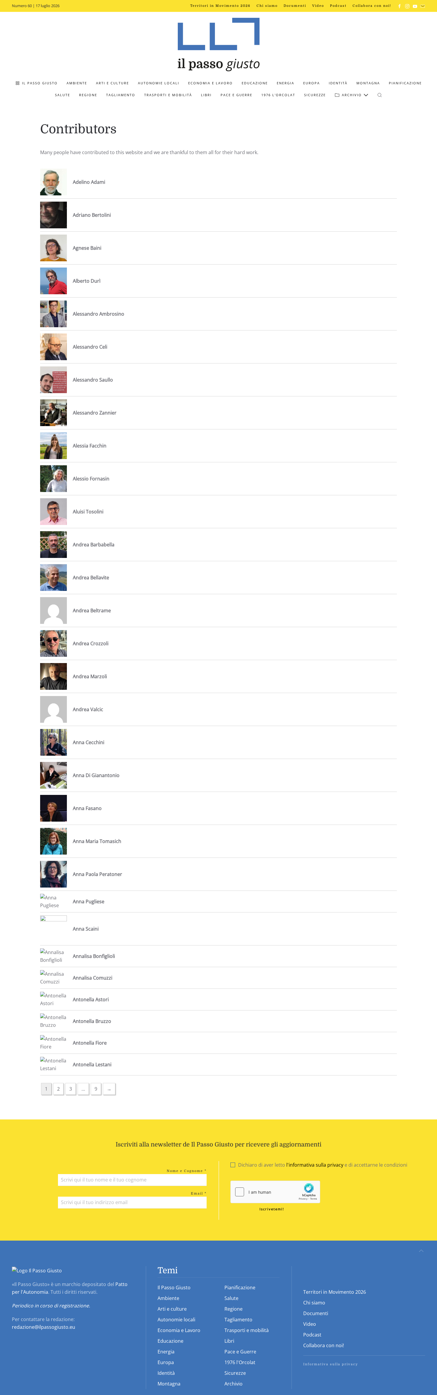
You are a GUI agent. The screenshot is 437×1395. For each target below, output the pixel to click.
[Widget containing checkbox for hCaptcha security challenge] (275, 1192)
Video (318, 6)
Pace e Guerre (236, 95)
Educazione (255, 83)
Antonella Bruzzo (92, 1021)
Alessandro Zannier (95, 412)
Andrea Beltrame (92, 610)
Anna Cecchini (88, 742)
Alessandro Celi (90, 347)
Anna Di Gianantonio (96, 775)
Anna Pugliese (88, 901)
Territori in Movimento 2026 (220, 6)
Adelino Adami (89, 182)
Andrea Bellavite (91, 577)
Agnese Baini (87, 248)
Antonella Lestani (92, 1064)
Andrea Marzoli (90, 676)
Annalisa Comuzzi (92, 978)
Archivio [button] (352, 95)
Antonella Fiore (90, 1043)
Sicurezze (315, 95)
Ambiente (77, 83)
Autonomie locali (158, 83)
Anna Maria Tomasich (97, 841)
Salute (62, 95)
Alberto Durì (86, 281)
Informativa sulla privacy (330, 1364)
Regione (88, 95)
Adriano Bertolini (92, 215)
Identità (338, 83)
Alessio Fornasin (91, 478)
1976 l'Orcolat (278, 95)
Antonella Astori (91, 999)
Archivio (233, 1383)
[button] (379, 95)
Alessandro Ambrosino (98, 314)
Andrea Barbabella (93, 544)
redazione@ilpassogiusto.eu (43, 1327)
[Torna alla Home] (219, 44)
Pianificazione (405, 83)
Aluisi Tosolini (88, 511)
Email (199, 1193)
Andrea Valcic (88, 709)
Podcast (338, 6)
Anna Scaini (86, 929)
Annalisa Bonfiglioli (94, 956)
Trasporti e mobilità (168, 95)
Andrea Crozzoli (91, 643)
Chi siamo (267, 6)
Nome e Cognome (187, 1171)
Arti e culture (112, 83)
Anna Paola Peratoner (97, 874)
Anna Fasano (87, 808)
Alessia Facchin (89, 445)
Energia (285, 83)
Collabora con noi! (372, 6)
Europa (311, 83)
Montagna (368, 83)
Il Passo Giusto (40, 83)
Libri (206, 95)
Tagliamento (120, 95)
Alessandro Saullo (93, 380)
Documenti (295, 6)
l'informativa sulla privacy (314, 1165)
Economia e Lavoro (210, 83)
